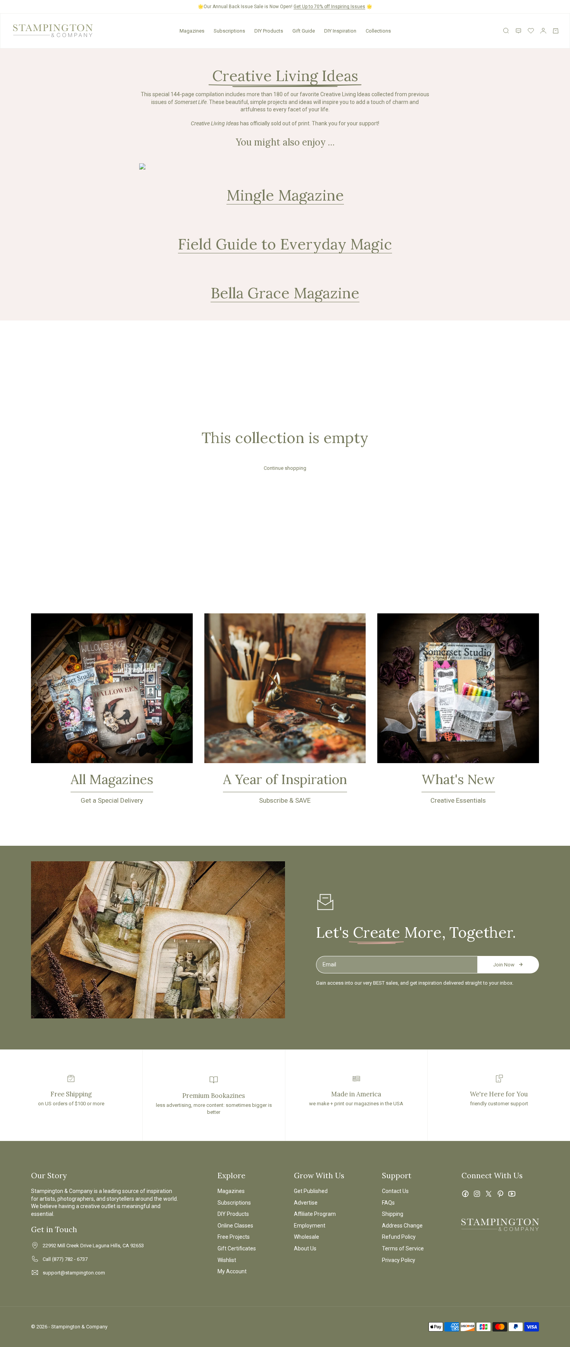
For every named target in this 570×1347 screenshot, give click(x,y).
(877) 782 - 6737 (70, 1259)
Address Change (402, 1225)
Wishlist (227, 1260)
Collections (378, 31)
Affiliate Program (315, 1214)
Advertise (306, 1203)
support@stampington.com (74, 1273)
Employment (309, 1225)
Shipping (392, 1214)
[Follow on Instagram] (477, 1194)
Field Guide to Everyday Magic (285, 244)
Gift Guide (303, 31)
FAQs (388, 1203)
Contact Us (395, 1191)
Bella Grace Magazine (285, 293)
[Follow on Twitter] (488, 1194)
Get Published (311, 1191)
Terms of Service (403, 1248)
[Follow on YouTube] (512, 1194)
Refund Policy (399, 1237)
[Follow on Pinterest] (500, 1194)
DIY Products (268, 31)
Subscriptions (229, 31)
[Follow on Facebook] (465, 1194)
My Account (232, 1271)
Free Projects (234, 1237)
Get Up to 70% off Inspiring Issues (329, 6)
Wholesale (306, 1237)
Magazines (192, 31)
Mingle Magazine (285, 195)
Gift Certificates (237, 1248)
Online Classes (235, 1225)
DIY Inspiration (340, 31)
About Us (305, 1248)
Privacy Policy (398, 1260)
